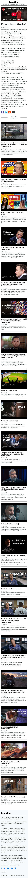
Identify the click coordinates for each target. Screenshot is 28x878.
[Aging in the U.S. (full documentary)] (14, 785)
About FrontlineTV (20, 875)
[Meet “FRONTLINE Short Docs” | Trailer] (14, 201)
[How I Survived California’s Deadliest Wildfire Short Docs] (14, 168)
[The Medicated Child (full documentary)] (14, 715)
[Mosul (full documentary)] (14, 409)
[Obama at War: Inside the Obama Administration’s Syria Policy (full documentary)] (14, 441)
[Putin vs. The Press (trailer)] (14, 512)
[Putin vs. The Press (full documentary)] (14, 544)
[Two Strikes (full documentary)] (14, 577)
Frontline (14, 2)
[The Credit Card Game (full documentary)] (14, 750)
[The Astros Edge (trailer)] (14, 379)
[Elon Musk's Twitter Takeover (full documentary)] (14, 236)
